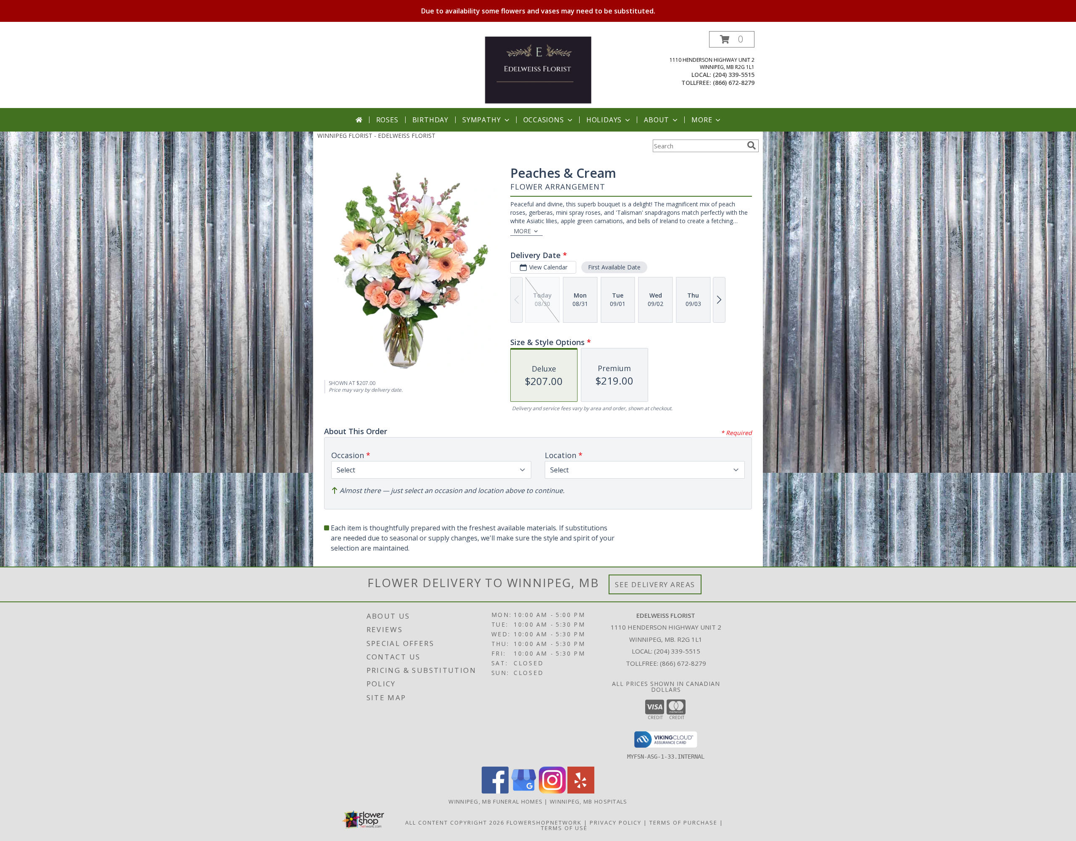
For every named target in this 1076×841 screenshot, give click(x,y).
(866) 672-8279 (733, 83)
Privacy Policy (615, 822)
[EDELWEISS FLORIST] (538, 70)
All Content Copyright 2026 (454, 822)
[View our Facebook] (495, 791)
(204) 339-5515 (733, 75)
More (701, 119)
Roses (387, 119)
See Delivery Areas (655, 584)
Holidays (604, 119)
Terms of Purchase (683, 822)
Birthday (430, 119)
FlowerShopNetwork (544, 822)
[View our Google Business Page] (523, 791)
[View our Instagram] (552, 791)
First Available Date (614, 267)
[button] (731, 39)
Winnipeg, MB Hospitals (589, 801)
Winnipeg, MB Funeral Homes (495, 801)
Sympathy (481, 119)
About (656, 119)
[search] (751, 145)
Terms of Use (564, 828)
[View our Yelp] (580, 791)
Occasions (543, 119)
